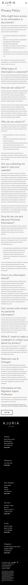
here (11, 397)
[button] (26, 3)
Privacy (8, 568)
